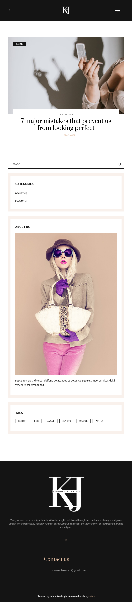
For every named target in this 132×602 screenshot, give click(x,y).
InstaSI (92, 596)
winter (99, 421)
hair (36, 421)
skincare (66, 421)
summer (83, 421)
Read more (69, 135)
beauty (19, 44)
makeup (19, 201)
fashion (22, 421)
